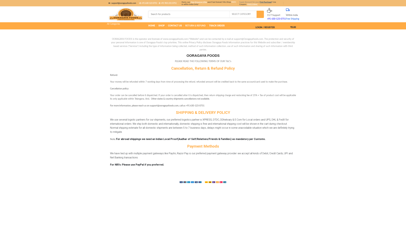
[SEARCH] (260, 14)
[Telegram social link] (296, 3)
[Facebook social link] (288, 3)
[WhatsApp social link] (292, 3)
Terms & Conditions (260, 179)
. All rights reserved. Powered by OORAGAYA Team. (195, 179)
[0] (282, 26)
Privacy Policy (244, 179)
